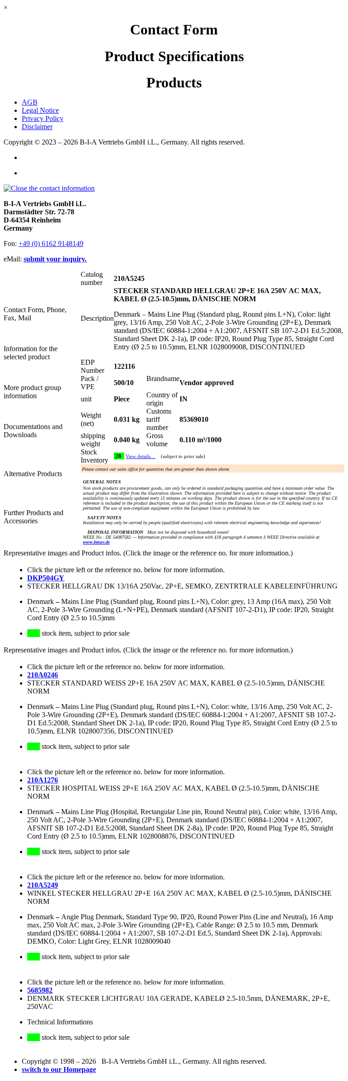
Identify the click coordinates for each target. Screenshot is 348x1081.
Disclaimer (37, 126)
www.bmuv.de (96, 542)
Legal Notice (40, 110)
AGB (30, 102)
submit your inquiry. (55, 259)
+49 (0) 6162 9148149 (51, 243)
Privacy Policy (42, 118)
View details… (140, 456)
